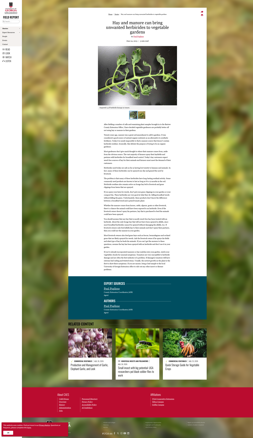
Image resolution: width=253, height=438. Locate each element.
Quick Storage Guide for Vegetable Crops (182, 367)
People (4, 36)
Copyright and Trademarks (153, 425)
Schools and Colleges (109, 422)
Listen (8, 61)
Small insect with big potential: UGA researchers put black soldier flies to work (136, 371)
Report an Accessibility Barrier (196, 422)
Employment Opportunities (153, 422)
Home (110, 14)
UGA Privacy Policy (150, 427)
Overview (62, 402)
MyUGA (105, 427)
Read (7, 49)
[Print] (202, 15)
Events (4, 40)
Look (7, 53)
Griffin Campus (158, 405)
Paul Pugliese (138, 36)
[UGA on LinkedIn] (128, 433)
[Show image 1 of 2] (133, 115)
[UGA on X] (118, 433)
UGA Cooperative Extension (163, 399)
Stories (5, 28)
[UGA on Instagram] (121, 433)
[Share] (202, 11)
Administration (65, 408)
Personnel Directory (90, 399)
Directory (106, 425)
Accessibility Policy (89, 405)
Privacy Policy (87, 402)
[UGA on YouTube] (125, 433)
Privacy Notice (44, 425)
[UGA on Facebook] (115, 433)
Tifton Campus (158, 402)
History (62, 405)
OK (8, 433)
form (29, 428)
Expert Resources (8, 32)
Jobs (61, 411)
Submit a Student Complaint (196, 425)
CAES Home (64, 399)
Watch (8, 57)
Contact (5, 44)
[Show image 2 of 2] (141, 115)
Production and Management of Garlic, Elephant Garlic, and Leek (89, 367)
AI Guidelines (87, 408)
